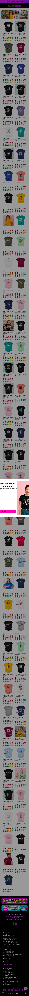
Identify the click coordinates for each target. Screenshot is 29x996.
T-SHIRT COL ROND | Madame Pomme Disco (20, 633)
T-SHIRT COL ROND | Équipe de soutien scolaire (8, 333)
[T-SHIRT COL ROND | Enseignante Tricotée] (8, 283)
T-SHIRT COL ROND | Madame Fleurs (20, 591)
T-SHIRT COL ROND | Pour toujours (19, 718)
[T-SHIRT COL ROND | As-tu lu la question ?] (8, 89)
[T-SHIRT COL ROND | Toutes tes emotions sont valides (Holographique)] (8, 794)
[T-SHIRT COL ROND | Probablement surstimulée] (20, 731)
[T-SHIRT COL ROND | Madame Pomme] (8, 625)
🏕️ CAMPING (7, 978)
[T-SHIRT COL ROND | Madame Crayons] (8, 583)
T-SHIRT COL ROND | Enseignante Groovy (20, 249)
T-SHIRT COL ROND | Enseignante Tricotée (8, 291)
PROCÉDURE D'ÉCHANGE (11, 938)
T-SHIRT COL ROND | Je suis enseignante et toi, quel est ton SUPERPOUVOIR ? (8, 440)
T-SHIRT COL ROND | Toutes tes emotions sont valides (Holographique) (8, 802)
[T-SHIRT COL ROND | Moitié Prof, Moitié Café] (8, 667)
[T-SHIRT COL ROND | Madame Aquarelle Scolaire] (20, 562)
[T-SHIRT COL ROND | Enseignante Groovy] (20, 241)
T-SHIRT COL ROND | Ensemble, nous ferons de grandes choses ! (20, 312)
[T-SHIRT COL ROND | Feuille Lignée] (8, 346)
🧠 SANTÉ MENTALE (10, 977)
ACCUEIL (6, 932)
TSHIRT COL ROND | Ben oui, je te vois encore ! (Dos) (8, 866)
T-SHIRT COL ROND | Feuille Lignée (7, 354)
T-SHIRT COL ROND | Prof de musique (7, 760)
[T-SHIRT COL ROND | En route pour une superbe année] (8, 220)
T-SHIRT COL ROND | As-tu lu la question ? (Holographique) (20, 97)
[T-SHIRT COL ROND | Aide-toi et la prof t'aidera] (8, 26)
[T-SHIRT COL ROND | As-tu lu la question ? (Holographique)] (20, 89)
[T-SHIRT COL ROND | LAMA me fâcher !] (20, 454)
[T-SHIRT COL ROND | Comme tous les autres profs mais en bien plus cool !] (8, 198)
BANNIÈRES (7, 958)
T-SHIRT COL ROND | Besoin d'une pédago (20, 118)
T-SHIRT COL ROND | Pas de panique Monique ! (19, 696)
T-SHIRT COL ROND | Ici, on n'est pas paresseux (20, 396)
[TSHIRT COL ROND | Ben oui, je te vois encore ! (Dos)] (8, 859)
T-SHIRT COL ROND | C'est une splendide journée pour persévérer (8, 183)
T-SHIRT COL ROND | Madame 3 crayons (8, 569)
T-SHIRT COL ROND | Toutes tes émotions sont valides (20, 781)
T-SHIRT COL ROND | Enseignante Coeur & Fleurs (8, 249)
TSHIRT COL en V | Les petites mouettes (20, 846)
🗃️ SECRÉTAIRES (9, 974)
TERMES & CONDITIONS (11, 943)
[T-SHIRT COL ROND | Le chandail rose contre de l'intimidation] (8, 477)
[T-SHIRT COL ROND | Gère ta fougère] (20, 346)
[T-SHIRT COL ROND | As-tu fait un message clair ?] (20, 68)
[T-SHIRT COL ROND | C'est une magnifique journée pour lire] (20, 153)
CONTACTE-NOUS (9, 941)
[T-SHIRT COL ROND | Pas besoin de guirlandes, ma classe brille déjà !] (8, 688)
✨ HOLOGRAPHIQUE (10, 980)
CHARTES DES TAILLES (10, 935)
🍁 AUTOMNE (8, 968)
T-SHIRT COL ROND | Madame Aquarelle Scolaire (20, 569)
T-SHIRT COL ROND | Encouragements (18, 227)
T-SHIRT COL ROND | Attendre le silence (8, 118)
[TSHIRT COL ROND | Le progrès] (8, 880)
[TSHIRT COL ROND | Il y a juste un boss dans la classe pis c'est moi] (20, 859)
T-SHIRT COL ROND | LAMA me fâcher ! (20, 462)
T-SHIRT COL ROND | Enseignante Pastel (8, 270)
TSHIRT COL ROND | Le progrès (8, 886)
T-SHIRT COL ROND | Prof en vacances (19, 760)
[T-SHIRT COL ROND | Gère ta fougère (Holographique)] (8, 367)
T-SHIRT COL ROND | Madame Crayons (8, 591)
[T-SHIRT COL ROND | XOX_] (8, 839)
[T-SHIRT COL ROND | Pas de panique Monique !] (20, 688)
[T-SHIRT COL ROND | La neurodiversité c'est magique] (20, 432)
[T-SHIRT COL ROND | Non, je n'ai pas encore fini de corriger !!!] (20, 667)
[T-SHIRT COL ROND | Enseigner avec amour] (8, 304)
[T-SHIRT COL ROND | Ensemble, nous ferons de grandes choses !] (20, 304)
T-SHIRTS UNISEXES (10, 951)
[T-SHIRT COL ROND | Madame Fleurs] (20, 583)
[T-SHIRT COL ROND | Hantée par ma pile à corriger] (20, 367)
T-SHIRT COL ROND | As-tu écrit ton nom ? (8, 76)
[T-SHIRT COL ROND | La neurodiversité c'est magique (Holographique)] (8, 454)
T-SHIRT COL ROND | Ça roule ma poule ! (20, 183)
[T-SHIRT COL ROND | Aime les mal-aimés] (8, 47)
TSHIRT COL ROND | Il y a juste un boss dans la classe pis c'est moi (20, 866)
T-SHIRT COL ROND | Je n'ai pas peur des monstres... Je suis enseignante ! (20, 418)
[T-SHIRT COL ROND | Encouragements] (20, 220)
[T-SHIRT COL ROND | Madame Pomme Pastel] (8, 646)
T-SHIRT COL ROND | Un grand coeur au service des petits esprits (8, 824)
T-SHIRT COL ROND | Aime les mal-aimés (7, 55)
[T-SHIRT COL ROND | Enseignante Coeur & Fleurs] (8, 241)
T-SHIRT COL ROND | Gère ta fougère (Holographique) (7, 375)
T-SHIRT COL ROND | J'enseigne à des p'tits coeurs (8, 418)
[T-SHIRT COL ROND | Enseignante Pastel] (8, 262)
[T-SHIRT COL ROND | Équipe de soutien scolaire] (8, 325)
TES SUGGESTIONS (9, 940)
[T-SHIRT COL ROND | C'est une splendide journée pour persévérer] (8, 176)
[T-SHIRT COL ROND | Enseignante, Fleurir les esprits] (20, 283)
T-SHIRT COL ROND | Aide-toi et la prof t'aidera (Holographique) (20, 34)
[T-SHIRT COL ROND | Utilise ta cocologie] (20, 816)
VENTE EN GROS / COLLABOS (12, 937)
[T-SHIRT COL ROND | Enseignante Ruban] (20, 262)
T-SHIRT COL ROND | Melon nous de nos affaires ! (20, 654)
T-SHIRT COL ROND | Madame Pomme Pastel (8, 654)
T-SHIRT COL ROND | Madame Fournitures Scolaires (8, 612)
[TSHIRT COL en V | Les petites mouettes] (20, 839)
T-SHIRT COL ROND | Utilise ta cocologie (20, 824)
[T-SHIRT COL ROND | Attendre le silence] (8, 110)
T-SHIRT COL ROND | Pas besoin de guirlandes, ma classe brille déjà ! (8, 696)
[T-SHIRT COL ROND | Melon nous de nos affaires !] (20, 646)
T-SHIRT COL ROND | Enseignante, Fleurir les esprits (20, 291)
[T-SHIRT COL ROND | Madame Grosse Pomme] (20, 604)
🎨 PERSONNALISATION (11, 967)
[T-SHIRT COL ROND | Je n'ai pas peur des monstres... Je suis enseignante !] (20, 410)
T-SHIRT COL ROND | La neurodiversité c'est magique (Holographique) (7, 462)
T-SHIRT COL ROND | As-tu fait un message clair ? (20, 76)
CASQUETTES (8, 960)
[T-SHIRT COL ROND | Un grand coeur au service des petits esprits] (8, 816)
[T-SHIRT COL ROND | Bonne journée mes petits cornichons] (8, 131)
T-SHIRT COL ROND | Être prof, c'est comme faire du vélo (20, 333)
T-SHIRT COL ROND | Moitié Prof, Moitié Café (8, 675)
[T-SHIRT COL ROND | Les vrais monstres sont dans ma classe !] (20, 520)
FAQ (5, 934)
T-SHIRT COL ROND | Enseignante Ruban (20, 270)
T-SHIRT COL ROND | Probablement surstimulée (19, 739)
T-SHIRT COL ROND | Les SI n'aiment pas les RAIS (7, 527)
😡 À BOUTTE (8, 976)
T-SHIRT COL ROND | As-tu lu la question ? (8, 97)
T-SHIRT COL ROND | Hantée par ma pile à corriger (20, 375)
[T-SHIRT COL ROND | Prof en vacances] (20, 752)
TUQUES (6, 961)
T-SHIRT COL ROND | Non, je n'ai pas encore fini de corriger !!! (20, 675)
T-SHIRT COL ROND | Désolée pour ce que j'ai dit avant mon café (20, 205)
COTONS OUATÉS (9, 955)
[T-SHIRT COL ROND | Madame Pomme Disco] (20, 625)
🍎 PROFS (7, 971)
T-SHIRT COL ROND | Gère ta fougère (20, 354)
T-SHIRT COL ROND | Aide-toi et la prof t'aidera (8, 34)
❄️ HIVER (6, 970)
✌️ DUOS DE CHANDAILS (11, 981)
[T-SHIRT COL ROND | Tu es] (20, 794)
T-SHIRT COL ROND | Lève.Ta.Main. (6, 548)
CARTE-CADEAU (8, 950)
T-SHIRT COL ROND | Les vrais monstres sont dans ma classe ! (20, 527)
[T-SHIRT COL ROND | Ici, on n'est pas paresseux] (20, 388)
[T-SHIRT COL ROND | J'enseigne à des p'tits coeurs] (8, 410)
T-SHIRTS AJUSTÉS (9, 953)
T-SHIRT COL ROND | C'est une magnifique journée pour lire (20, 161)
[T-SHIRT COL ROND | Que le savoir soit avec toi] (8, 773)
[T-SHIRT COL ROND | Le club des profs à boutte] (20, 477)
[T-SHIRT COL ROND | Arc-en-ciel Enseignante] (20, 47)
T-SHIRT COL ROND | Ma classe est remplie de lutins (20, 548)
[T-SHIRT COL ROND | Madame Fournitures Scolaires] (8, 604)
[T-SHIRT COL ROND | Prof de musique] (8, 752)
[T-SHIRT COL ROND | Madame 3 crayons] (8, 562)
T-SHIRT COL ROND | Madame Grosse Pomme (20, 612)
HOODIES (7, 957)
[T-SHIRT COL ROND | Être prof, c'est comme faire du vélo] (20, 325)
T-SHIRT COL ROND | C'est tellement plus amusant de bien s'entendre (20, 139)
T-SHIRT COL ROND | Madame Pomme (8, 633)
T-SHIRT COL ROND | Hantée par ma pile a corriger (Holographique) (8, 396)
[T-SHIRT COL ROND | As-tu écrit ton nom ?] (8, 68)
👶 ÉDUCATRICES (9, 973)
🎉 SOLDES (7, 984)
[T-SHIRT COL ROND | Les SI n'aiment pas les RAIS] (8, 520)
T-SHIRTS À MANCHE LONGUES (13, 954)
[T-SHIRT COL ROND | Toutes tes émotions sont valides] (20, 773)
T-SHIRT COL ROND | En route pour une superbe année (7, 227)
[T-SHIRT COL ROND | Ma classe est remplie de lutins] (20, 541)
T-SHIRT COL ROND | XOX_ (7, 845)
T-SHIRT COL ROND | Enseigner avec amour (8, 312)
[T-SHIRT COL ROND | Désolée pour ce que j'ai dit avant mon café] (20, 198)
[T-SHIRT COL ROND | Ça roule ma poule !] (20, 176)
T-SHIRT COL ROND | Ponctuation (8, 717)
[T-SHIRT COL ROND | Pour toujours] (20, 710)
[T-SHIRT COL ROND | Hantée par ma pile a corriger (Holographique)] (8, 388)
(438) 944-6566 (14, 917)
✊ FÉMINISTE (8, 983)
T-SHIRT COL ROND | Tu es (19, 801)
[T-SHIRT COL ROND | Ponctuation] (8, 710)
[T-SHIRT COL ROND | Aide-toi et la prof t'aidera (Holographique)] (20, 26)
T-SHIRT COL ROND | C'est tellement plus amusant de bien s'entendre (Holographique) (8, 161)
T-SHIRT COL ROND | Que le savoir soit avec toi (8, 781)
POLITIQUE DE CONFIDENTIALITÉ (13, 944)
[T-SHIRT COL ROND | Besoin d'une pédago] (20, 110)
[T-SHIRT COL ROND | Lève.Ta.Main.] (8, 541)
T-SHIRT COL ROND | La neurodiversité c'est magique (20, 440)
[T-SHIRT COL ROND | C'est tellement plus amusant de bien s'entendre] (20, 131)
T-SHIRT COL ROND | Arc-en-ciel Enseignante (20, 55)
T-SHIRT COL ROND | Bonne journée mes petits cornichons (8, 139)
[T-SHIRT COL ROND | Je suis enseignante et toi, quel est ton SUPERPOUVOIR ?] (8, 432)
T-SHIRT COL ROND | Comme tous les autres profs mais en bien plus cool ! (8, 205)
